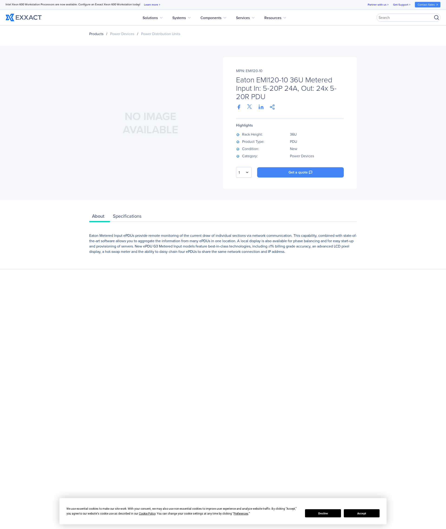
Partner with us (378, 5)
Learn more (152, 5)
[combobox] (244, 172)
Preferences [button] (241, 513)
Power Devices (122, 34)
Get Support (402, 5)
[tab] (99, 217)
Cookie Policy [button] (147, 513)
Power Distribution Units (160, 34)
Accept (361, 513)
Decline (323, 513)
